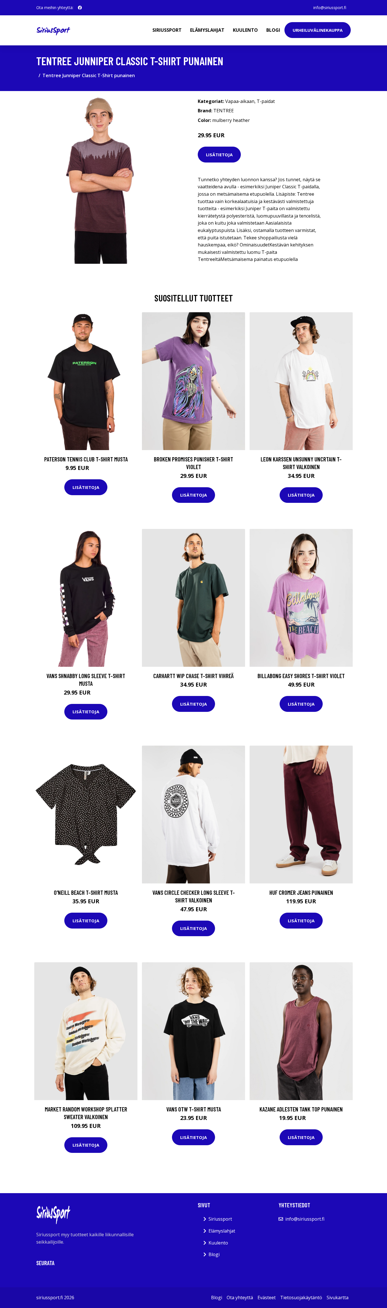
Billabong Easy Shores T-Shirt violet (301, 675)
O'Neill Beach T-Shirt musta (86, 892)
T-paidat (266, 101)
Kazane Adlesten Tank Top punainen (301, 1109)
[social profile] (80, 7)
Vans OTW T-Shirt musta (193, 1109)
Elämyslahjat (207, 30)
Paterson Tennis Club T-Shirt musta (86, 459)
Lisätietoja (219, 154)
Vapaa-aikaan (239, 101)
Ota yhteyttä (240, 1297)
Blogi (273, 30)
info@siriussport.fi (329, 7)
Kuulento (245, 30)
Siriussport (167, 30)
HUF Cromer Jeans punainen (301, 892)
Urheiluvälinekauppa (318, 30)
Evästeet (267, 1297)
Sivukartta (337, 1297)
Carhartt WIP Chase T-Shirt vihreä (193, 675)
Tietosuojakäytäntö (301, 1297)
